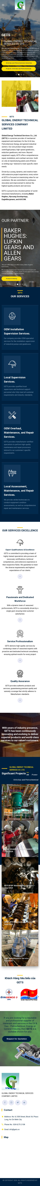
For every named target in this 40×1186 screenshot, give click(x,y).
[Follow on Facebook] (5, 1102)
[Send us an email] (24, 1102)
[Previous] (2, 996)
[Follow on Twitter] (18, 1102)
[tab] (28, 774)
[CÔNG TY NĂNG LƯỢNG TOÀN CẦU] (20, 5)
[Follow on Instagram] (11, 1102)
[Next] (38, 996)
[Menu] (3, 5)
